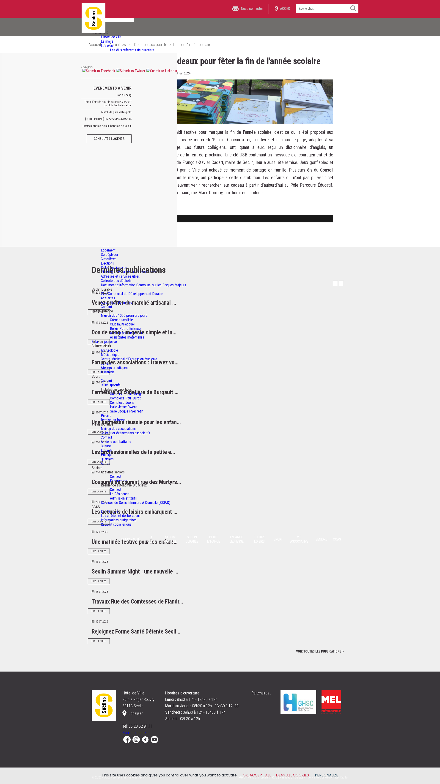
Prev (335, 283)
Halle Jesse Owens (123, 407)
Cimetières (108, 259)
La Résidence (119, 494)
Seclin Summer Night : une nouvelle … (135, 571)
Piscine (106, 415)
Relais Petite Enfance (125, 328)
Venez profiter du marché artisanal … (134, 302)
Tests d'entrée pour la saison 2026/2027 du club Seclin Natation (108, 103)
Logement (108, 250)
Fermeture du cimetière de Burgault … (135, 392)
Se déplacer (109, 254)
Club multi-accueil (122, 324)
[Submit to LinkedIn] (161, 71)
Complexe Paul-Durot (125, 398)
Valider (351, 8)
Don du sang (124, 95)
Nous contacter (134, 732)
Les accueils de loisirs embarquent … (134, 511)
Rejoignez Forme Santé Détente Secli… (136, 631)
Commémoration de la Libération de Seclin (107, 126)
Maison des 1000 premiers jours (124, 315)
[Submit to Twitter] (130, 71)
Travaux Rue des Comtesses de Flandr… (137, 601)
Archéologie (109, 350)
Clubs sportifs (111, 385)
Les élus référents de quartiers (132, 50)
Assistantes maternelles (127, 337)
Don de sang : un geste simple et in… (134, 332)
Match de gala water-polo (116, 112)
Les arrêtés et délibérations (120, 516)
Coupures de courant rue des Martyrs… (136, 482)
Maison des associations (118, 428)
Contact (106, 307)
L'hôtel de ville (111, 37)
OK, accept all (257, 775)
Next (341, 283)
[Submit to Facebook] (98, 71)
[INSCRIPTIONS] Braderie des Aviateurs (108, 119)
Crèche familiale (121, 320)
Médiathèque (110, 354)
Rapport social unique (116, 524)
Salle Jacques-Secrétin (126, 411)
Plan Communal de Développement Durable (132, 294)
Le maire (107, 41)
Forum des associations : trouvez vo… (135, 362)
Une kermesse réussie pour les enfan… (136, 422)
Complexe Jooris (122, 402)
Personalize (326, 775)
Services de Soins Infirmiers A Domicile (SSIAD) (135, 502)
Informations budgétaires (119, 520)
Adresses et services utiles (120, 276)
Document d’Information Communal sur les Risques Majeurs (143, 285)
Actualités (108, 298)
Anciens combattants (116, 442)
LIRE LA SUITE (98, 312)
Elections (107, 263)
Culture (106, 446)
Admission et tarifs (123, 498)
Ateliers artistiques (114, 368)
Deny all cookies (292, 775)
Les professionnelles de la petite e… (133, 452)
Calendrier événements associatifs (125, 433)
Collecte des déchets (116, 281)
